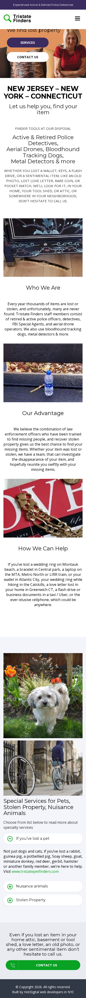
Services (27, 42)
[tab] (43, 838)
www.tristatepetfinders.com (35, 871)
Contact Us (27, 57)
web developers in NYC (57, 992)
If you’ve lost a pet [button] (33, 838)
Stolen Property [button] (31, 900)
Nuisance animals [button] (32, 886)
